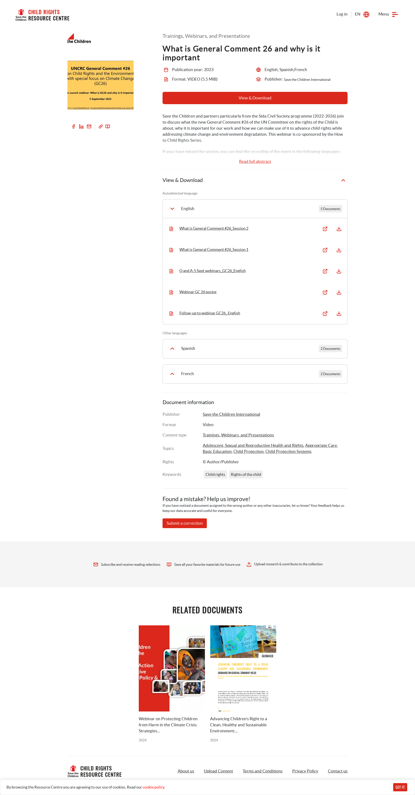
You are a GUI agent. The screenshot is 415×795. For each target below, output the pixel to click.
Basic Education (217, 451)
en (357, 14)
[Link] (100, 126)
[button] (218, 771)
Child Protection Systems (288, 451)
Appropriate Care (321, 445)
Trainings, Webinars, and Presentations (238, 435)
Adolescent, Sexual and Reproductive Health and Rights (253, 445)
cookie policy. (154, 787)
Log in (342, 14)
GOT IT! (400, 787)
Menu (383, 14)
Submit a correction (185, 523)
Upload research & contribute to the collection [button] (288, 564)
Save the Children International (231, 414)
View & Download (255, 98)
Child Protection (248, 451)
